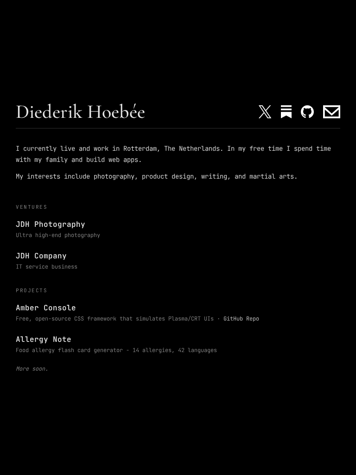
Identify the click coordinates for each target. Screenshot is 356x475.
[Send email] (331, 111)
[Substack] (286, 111)
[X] (265, 111)
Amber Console (46, 308)
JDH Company (41, 256)
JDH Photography (50, 224)
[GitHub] (307, 111)
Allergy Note (43, 339)
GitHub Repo (241, 318)
